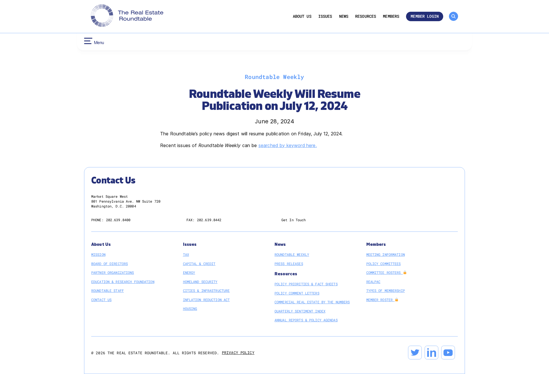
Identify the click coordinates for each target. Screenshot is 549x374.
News (344, 16)
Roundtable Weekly (291, 254)
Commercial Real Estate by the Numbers (312, 302)
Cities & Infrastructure (206, 290)
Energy (189, 272)
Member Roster (380, 299)
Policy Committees (383, 263)
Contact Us (101, 299)
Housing (190, 308)
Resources (365, 16)
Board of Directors (109, 263)
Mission (98, 254)
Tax (186, 254)
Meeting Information (385, 254)
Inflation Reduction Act (206, 299)
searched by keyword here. (287, 145)
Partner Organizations (112, 272)
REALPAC (373, 281)
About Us (302, 16)
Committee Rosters (384, 272)
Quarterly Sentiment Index (299, 311)
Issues (325, 16)
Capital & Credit (199, 263)
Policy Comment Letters (296, 293)
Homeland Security (200, 281)
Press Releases (288, 263)
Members (391, 16)
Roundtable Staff (107, 290)
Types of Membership (385, 290)
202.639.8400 (118, 219)
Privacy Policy (238, 352)
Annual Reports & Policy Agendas (306, 320)
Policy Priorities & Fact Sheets (306, 284)
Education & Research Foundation (122, 281)
